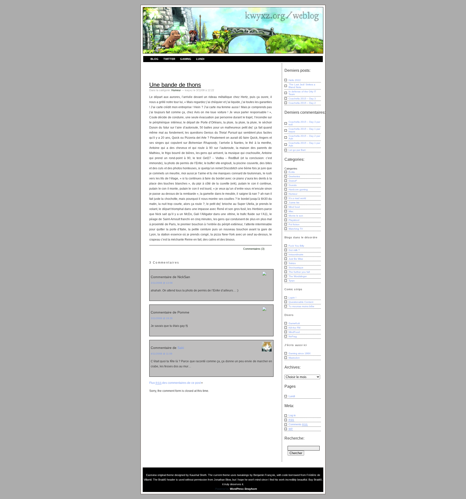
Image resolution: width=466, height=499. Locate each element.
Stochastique (296, 267)
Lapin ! (292, 297)
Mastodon (294, 357)
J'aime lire (294, 202)
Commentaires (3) (254, 248)
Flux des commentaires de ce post (175, 383)
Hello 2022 (295, 80)
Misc (291, 211)
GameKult (294, 323)
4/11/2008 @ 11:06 (161, 353)
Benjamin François (264, 475)
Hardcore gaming (298, 189)
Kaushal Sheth (198, 475)
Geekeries (294, 176)
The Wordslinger (298, 276)
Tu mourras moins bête (301, 306)
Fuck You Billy (296, 245)
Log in (292, 415)
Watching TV (296, 228)
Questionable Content (301, 302)
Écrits (292, 172)
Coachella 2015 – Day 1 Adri (304, 144)
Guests (293, 185)
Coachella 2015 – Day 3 (302, 98)
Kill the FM (294, 327)
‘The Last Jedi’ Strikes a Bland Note (302, 86)
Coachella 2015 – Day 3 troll (304, 123)
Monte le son (296, 215)
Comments (298, 424)
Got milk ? (294, 250)
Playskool (294, 220)
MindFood (294, 332)
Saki (180, 348)
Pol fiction (294, 224)
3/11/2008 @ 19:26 (162, 318)
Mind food (294, 207)
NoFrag (293, 336)
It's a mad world (297, 198)
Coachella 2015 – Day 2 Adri (304, 137)
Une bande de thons (175, 84)
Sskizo (292, 263)
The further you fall (299, 272)
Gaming (185, 58)
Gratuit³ (293, 180)
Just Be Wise (296, 259)
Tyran (292, 280)
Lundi (200, 58)
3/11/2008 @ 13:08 (162, 283)
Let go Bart (297, 150)
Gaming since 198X (300, 353)
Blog (154, 58)
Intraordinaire (296, 254)
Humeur (176, 90)
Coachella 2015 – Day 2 (302, 103)
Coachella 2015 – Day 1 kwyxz (304, 130)
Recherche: (294, 438)
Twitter (169, 58)
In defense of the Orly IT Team (302, 93)
